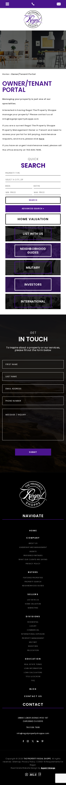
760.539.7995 (33, 149)
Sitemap (16, 761)
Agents (33, 551)
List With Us (33, 600)
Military (33, 642)
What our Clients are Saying (33, 559)
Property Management (33, 638)
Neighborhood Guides (33, 586)
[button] (7, 4)
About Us (33, 543)
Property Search (33, 582)
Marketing (33, 608)
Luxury (32, 626)
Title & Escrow (33, 676)
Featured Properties (33, 578)
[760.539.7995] (33, 4)
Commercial (33, 630)
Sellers (32, 594)
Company (33, 538)
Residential (32, 622)
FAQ (33, 680)
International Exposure (33, 634)
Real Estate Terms (33, 664)
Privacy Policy (33, 564)
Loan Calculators (33, 672)
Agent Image (48, 768)
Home (33, 531)
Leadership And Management (33, 547)
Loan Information (33, 668)
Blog (33, 689)
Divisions (33, 616)
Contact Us (33, 696)
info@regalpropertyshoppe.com (20, 118)
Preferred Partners (33, 555)
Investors (33, 646)
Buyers (33, 572)
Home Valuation (33, 604)
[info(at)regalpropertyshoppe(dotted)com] (59, 4)
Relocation (33, 650)
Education (33, 659)
